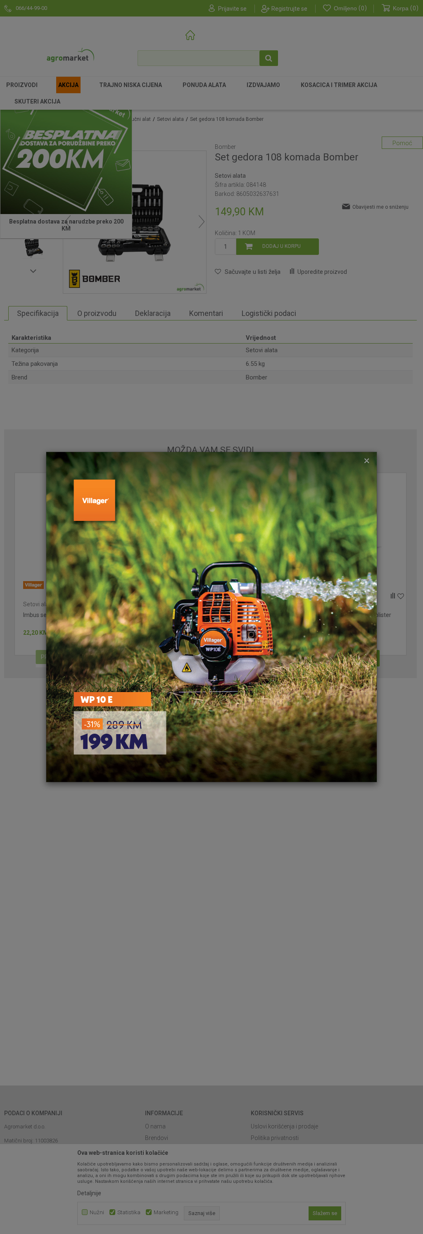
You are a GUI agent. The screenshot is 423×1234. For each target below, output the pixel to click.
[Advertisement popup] (211, 616)
